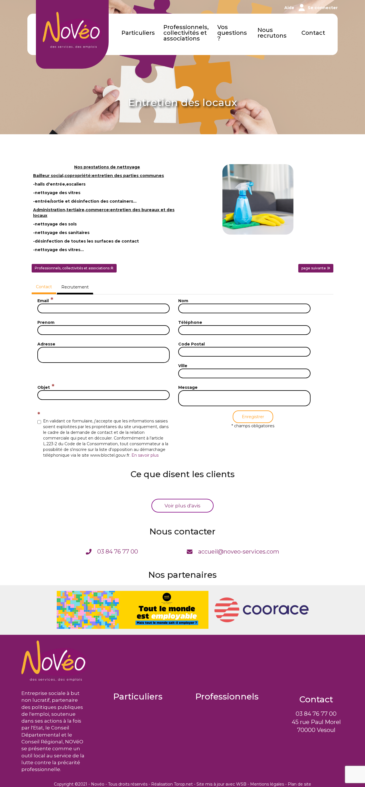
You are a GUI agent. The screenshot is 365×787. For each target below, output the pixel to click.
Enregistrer (253, 416)
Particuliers (138, 33)
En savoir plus (145, 455)
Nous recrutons (272, 33)
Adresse (46, 344)
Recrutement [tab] (75, 287)
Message (188, 387)
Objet (43, 387)
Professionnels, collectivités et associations (186, 33)
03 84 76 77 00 (316, 713)
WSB (241, 784)
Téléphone (190, 322)
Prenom (45, 322)
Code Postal (191, 344)
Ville (182, 365)
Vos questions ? (232, 33)
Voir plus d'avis (182, 506)
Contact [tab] (44, 286)
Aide (289, 7)
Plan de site (299, 784)
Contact (313, 33)
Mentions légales (267, 784)
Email (43, 300)
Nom (183, 300)
